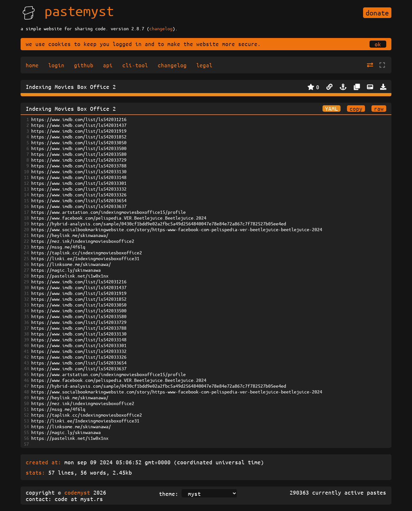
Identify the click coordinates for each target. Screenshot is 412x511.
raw (379, 108)
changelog (161, 28)
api (108, 65)
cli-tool (135, 65)
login (56, 65)
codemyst (77, 492)
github (83, 65)
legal (204, 65)
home (32, 65)
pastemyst (79, 11)
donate (377, 13)
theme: (168, 493)
